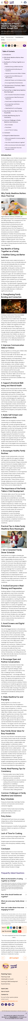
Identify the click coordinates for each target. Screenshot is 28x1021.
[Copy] (15, 45)
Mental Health (5, 991)
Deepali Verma (10, 31)
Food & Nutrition (19, 37)
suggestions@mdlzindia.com (9, 1001)
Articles (3, 39)
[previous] (3, 958)
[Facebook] (2, 1004)
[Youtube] (12, 1004)
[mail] (12, 45)
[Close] (26, 1013)
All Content (14, 958)
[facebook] (6, 45)
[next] (25, 958)
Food (4, 20)
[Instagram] (9, 1004)
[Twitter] (6, 1004)
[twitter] (9, 45)
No (19, 931)
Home (2, 37)
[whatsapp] (3, 45)
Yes (15, 931)
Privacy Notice (13, 1017)
